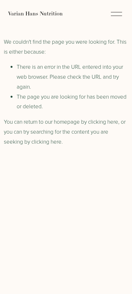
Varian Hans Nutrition (35, 13)
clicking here (103, 121)
